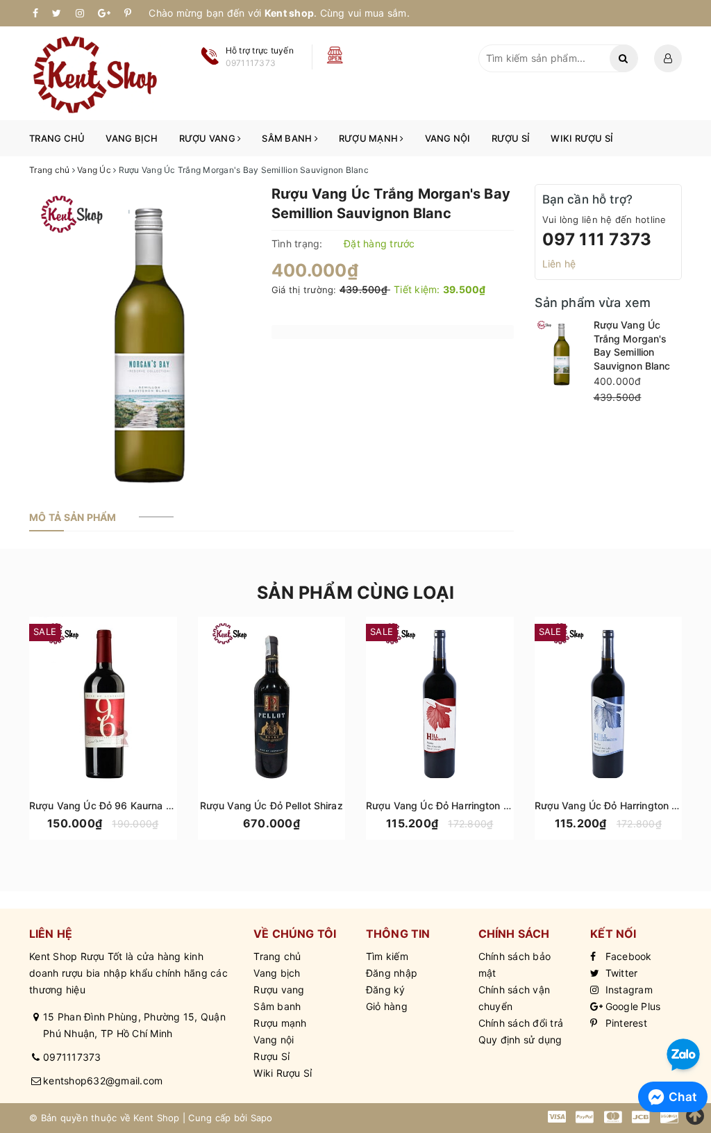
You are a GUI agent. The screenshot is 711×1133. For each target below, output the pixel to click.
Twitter (619, 973)
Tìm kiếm (387, 956)
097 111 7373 (597, 239)
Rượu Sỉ (511, 138)
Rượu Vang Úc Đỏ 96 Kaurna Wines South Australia (149, 805)
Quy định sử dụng (520, 1039)
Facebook (626, 956)
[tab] (73, 517)
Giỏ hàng (387, 1006)
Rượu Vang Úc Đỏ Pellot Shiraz (271, 805)
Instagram (627, 989)
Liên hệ (559, 264)
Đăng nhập (391, 973)
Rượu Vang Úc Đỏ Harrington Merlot (618, 805)
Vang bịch (132, 138)
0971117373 (72, 1057)
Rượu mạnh (370, 138)
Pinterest (624, 1023)
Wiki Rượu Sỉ (582, 138)
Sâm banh (288, 138)
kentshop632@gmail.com (102, 1080)
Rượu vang (208, 138)
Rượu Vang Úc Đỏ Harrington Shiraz (449, 805)
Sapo (262, 1117)
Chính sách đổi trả (521, 1023)
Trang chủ (57, 138)
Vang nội (448, 138)
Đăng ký (385, 989)
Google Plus (631, 1006)
